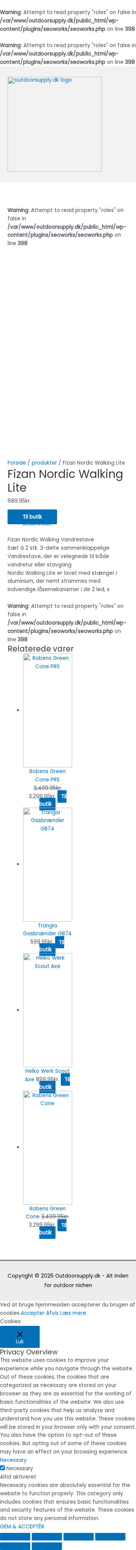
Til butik (32, 516)
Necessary (19, 1468)
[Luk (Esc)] (15, 1537)
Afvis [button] (52, 1313)
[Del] (47, 1537)
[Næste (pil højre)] (47, 1546)
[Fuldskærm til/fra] (78, 1537)
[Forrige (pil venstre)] (15, 1546)
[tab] (75, 524)
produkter (44, 463)
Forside (17, 463)
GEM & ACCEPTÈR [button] (22, 1526)
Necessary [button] (13, 1460)
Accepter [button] (33, 1313)
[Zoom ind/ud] (110, 1537)
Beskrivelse (37, 523)
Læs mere (73, 1313)
